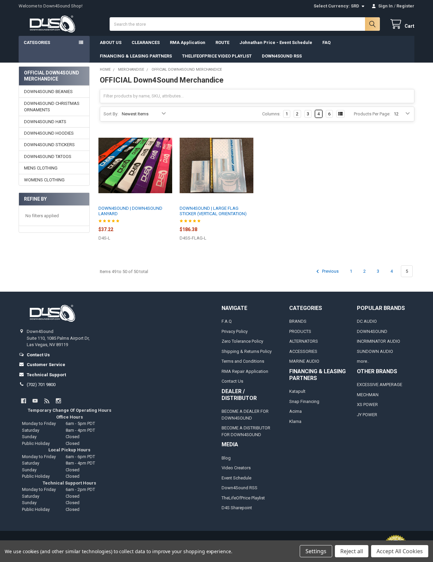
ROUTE (222, 42)
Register (405, 5)
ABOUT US (110, 42)
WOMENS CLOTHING (44, 179)
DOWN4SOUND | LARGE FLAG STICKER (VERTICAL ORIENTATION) (213, 211)
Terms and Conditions (243, 361)
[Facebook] (23, 401)
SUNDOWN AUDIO (375, 351)
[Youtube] (35, 401)
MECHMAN (368, 394)
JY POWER (367, 414)
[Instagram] (58, 401)
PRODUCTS (300, 331)
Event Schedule (236, 477)
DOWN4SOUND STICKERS (49, 144)
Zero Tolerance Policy (242, 341)
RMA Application (187, 42)
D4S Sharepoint (237, 507)
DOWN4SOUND (372, 331)
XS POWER (367, 404)
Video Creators (236, 467)
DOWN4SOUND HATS (45, 121)
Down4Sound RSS (239, 487)
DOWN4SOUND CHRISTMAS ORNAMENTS (51, 107)
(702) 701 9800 (41, 384)
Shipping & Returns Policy (247, 351)
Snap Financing (304, 401)
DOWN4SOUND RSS (282, 56)
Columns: (271, 113)
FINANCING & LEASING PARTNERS (136, 56)
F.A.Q (227, 321)
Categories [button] (37, 42)
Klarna (295, 421)
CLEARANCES (146, 42)
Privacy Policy (235, 331)
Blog (226, 457)
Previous (330, 271)
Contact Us (232, 381)
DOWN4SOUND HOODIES (49, 133)
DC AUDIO (367, 321)
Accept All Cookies (400, 551)
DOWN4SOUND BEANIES (48, 91)
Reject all (351, 551)
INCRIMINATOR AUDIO (378, 341)
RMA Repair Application (245, 371)
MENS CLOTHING (41, 168)
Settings (315, 551)
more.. (363, 361)
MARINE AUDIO (304, 361)
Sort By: (111, 113)
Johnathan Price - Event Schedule (276, 42)
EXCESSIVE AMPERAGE (379, 384)
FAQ (326, 42)
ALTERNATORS (303, 341)
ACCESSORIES (303, 351)
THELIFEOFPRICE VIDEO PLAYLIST (217, 56)
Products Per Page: (372, 113)
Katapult (297, 391)
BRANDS (297, 321)
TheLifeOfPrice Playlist (243, 497)
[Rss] (47, 401)
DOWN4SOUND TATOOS (47, 156)
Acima (295, 411)
